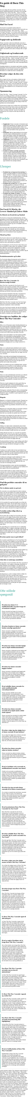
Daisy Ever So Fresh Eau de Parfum (9, 1083)
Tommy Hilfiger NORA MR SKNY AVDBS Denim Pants (13, 1078)
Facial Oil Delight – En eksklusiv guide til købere (13, 1091)
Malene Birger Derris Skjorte (14, 1096)
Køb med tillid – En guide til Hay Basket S (15, 1086)
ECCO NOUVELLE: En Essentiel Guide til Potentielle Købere (13, 1079)
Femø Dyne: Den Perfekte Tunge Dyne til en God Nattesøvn (12, 1092)
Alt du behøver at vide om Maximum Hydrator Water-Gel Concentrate (12, 1095)
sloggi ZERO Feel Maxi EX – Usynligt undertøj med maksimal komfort (14, 1089)
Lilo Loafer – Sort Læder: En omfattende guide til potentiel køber (14, 1081)
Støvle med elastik (23, 1083)
